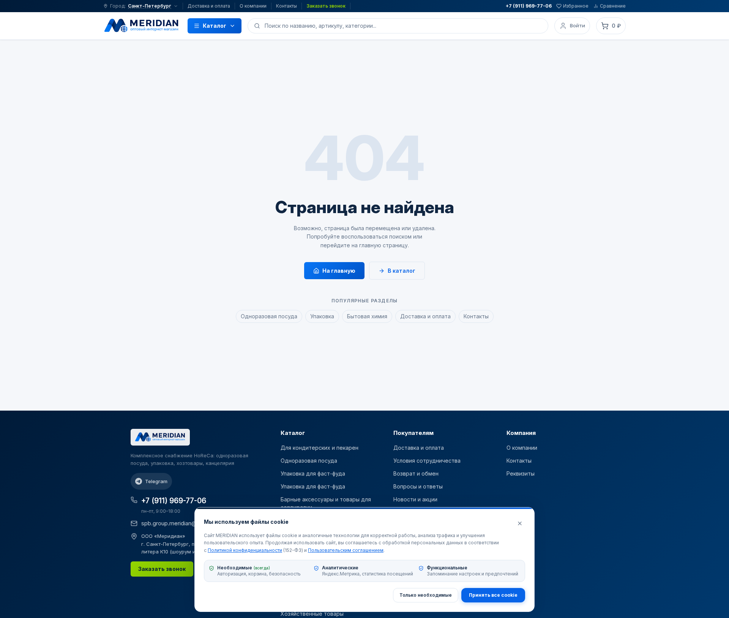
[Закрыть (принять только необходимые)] (519, 523)
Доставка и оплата (209, 6)
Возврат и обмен (416, 473)
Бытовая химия (367, 316)
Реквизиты (521, 473)
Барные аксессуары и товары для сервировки (326, 503)
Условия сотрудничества (427, 460)
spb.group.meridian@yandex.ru (181, 523)
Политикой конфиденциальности (245, 550)
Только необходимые (425, 595)
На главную (338, 270)
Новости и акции (415, 499)
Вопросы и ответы (418, 486)
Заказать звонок (326, 6)
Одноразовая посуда (269, 316)
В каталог (401, 270)
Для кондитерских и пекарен (319, 447)
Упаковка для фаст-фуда (313, 473)
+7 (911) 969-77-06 (529, 6)
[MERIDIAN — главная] (141, 25)
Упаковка (322, 316)
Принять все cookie (493, 595)
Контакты (286, 6)
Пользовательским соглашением (345, 550)
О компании (253, 6)
